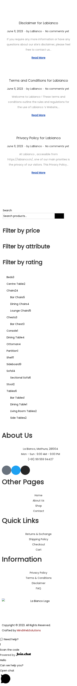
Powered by (8, 655)
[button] (38, 639)
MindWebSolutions (29, 630)
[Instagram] (25, 470)
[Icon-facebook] (6, 470)
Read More (38, 58)
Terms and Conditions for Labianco (38, 80)
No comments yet (57, 31)
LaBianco (36, 31)
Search (7, 210)
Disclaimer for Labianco (38, 23)
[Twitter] (16, 470)
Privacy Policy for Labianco (38, 138)
